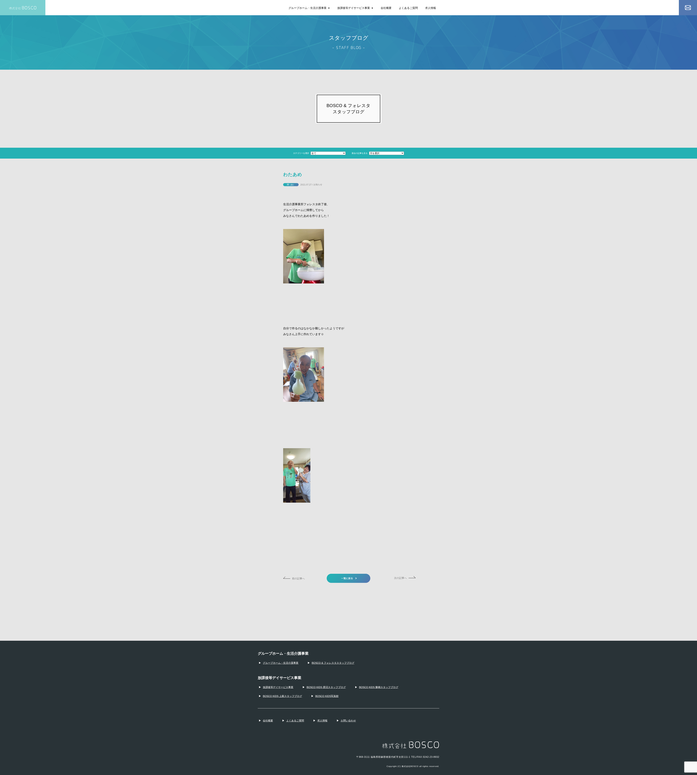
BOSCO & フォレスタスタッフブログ (333, 662)
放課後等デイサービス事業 (355, 8)
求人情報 (430, 8)
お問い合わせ (348, 720)
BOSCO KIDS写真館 (327, 696)
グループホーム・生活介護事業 (309, 8)
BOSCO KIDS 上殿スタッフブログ (282, 696)
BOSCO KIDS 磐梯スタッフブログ (378, 687)
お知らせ (317, 184)
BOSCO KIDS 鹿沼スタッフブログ (326, 687)
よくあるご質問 (408, 8)
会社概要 (386, 8)
